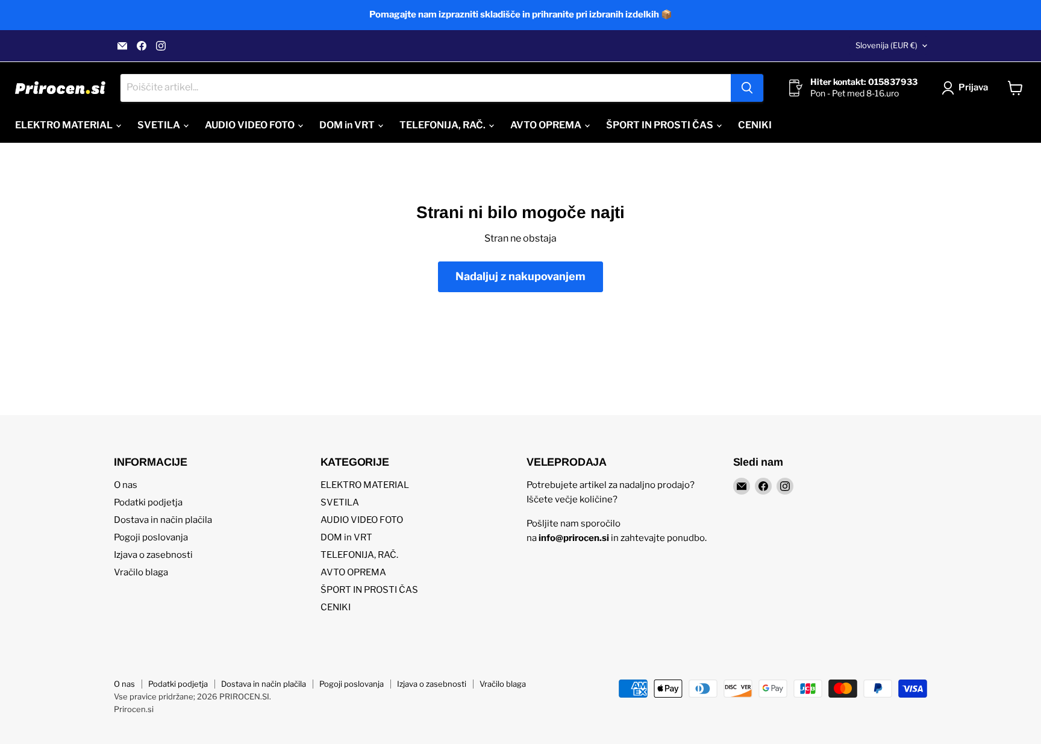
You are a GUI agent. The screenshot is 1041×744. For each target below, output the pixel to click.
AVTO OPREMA (546, 125)
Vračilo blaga (141, 572)
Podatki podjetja (148, 502)
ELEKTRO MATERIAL (64, 125)
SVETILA (159, 125)
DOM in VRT (348, 125)
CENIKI (755, 125)
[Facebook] (141, 45)
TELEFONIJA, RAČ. (443, 125)
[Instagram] (160, 45)
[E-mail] (122, 45)
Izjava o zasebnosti (153, 554)
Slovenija (886, 45)
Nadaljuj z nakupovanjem (520, 276)
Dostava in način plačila (163, 519)
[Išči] (747, 88)
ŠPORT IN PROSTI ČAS (660, 125)
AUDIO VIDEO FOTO (250, 125)
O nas (125, 485)
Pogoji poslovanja (151, 537)
